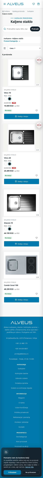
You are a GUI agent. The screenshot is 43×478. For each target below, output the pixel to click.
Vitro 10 (7, 93)
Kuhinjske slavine (21, 373)
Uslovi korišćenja (21, 407)
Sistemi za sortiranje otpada (21, 388)
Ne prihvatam (30, 472)
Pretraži (35, 29)
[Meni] (4, 4)
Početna (7, 11)
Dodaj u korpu (23, 116)
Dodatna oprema (21, 383)
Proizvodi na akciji (21, 446)
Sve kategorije (21, 437)
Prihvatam (12, 472)
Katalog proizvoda (18, 11)
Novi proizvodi (21, 441)
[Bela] (5, 98)
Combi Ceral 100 (11, 285)
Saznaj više (29, 467)
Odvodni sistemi (21, 378)
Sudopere (30, 11)
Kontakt (21, 427)
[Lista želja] (33, 4)
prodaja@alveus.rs (21, 354)
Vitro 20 (7, 158)
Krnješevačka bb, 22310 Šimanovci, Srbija (21, 338)
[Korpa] (38, 4)
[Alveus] (15, 4)
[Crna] (9, 98)
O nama (21, 403)
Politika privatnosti (21, 412)
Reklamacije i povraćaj (21, 417)
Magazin (21, 398)
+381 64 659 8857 (21, 349)
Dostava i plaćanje (21, 422)
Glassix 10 (8, 223)
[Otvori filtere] (4, 48)
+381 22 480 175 (21, 343)
